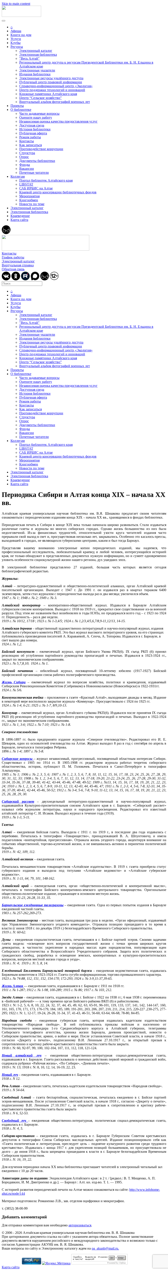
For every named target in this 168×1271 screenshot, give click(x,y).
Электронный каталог (35, 50)
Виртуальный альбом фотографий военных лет (54, 102)
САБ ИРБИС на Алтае (36, 188)
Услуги (15, 39)
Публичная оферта (33, 133)
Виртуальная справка (18, 265)
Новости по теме (31, 204)
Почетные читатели (34, 172)
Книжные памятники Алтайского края (48, 94)
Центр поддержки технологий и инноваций (52, 90)
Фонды (24, 165)
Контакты (26, 141)
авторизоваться (79, 1225)
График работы (13, 257)
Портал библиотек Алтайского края (46, 180)
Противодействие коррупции (41, 149)
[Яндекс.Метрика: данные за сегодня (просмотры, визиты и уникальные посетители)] (56, 1263)
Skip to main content (16, 3)
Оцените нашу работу (35, 117)
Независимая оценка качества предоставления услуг (58, 121)
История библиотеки (35, 129)
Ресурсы (16, 47)
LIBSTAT (26, 184)
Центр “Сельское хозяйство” (40, 98)
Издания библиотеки (35, 74)
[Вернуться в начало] (21, 15)
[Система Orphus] (99, 1263)
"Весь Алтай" (29, 58)
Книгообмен (28, 200)
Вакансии (26, 168)
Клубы (15, 43)
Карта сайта (19, 220)
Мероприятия (29, 196)
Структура (27, 153)
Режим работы (30, 137)
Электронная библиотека (38, 54)
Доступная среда (31, 125)
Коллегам (17, 176)
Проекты (17, 106)
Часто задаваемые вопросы (39, 113)
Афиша (15, 31)
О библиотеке (20, 109)
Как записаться (30, 145)
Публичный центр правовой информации (50, 82)
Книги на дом (20, 35)
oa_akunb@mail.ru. (105, 1248)
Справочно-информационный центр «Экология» (56, 86)
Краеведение (20, 216)
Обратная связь (13, 269)
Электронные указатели (37, 70)
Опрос (24, 157)
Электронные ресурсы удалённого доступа (51, 78)
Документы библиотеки (37, 161)
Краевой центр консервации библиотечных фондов (57, 192)
